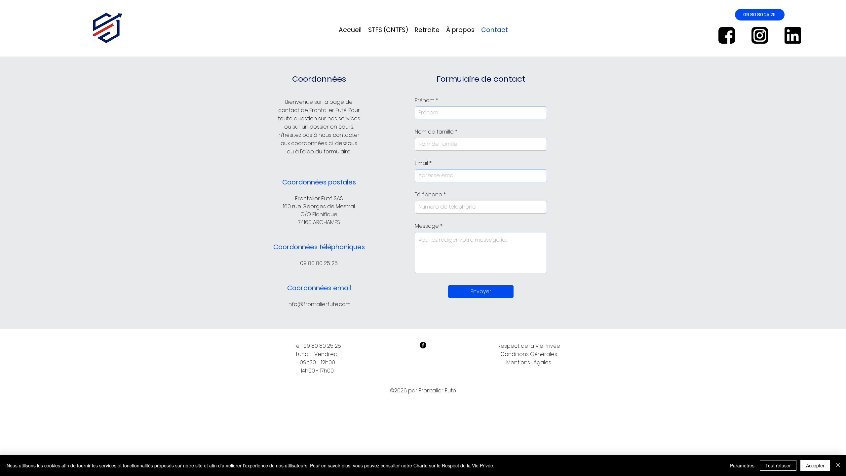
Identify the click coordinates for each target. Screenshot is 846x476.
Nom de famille (434, 132)
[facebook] (423, 345)
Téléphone (428, 194)
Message (427, 226)
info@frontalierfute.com (319, 304)
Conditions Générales (528, 354)
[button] (388, 30)
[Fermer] (838, 465)
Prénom (425, 100)
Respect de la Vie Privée (529, 346)
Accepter (815, 465)
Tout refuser (778, 465)
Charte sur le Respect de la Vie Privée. (453, 465)
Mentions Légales (528, 362)
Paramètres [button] (742, 465)
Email (421, 163)
